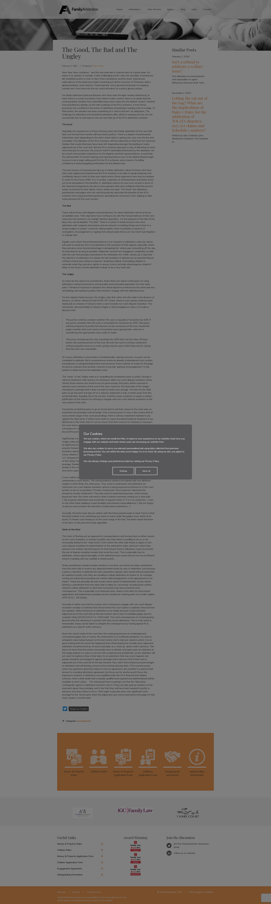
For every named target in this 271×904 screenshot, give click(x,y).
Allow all (146, 471)
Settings (123, 471)
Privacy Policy (94, 454)
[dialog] (135, 452)
